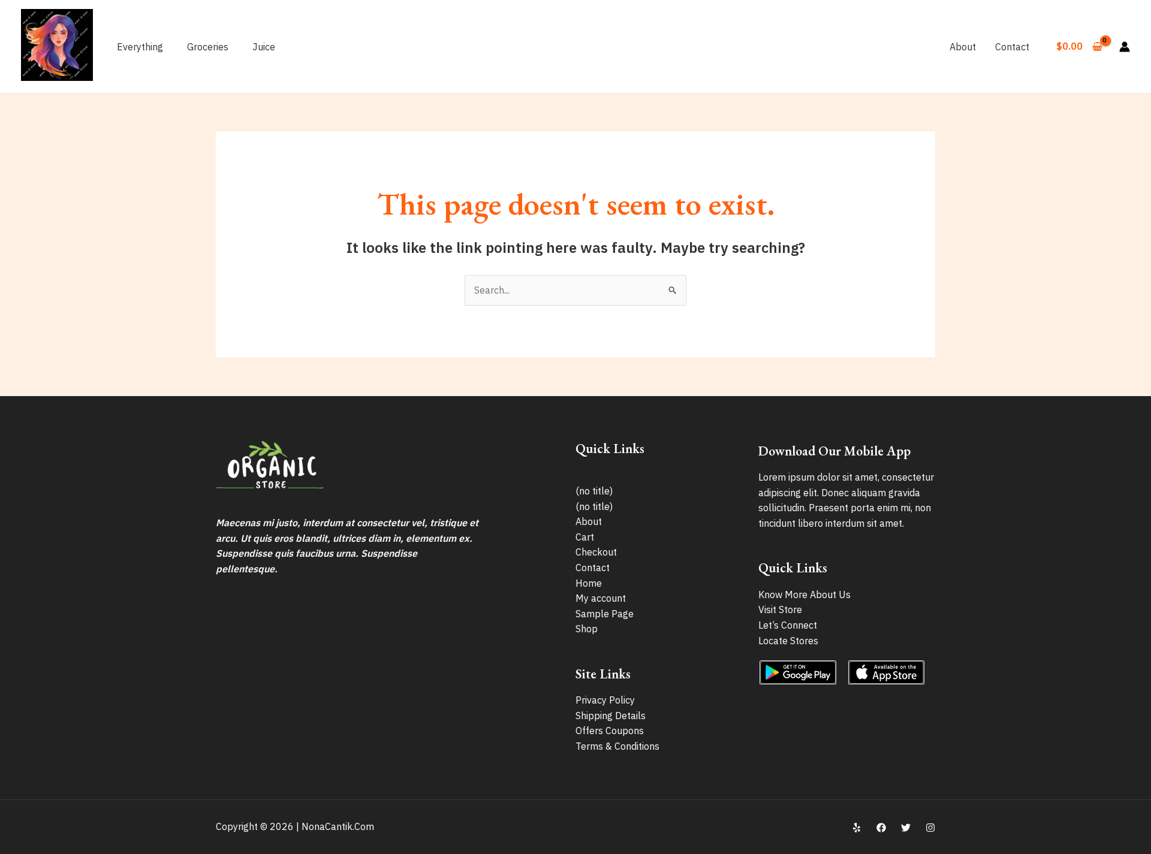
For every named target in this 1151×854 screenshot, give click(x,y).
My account (601, 598)
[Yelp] (856, 827)
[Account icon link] (1124, 46)
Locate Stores (788, 641)
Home (589, 583)
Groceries (207, 47)
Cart (585, 537)
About (963, 47)
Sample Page (605, 614)
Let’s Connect (787, 625)
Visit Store (780, 609)
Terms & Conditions (617, 746)
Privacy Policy (605, 700)
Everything (140, 47)
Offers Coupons (610, 731)
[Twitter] (906, 827)
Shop (587, 629)
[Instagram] (930, 827)
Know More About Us (804, 594)
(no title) (594, 491)
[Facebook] (881, 827)
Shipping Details (611, 716)
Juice (263, 47)
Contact (1012, 47)
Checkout (596, 552)
